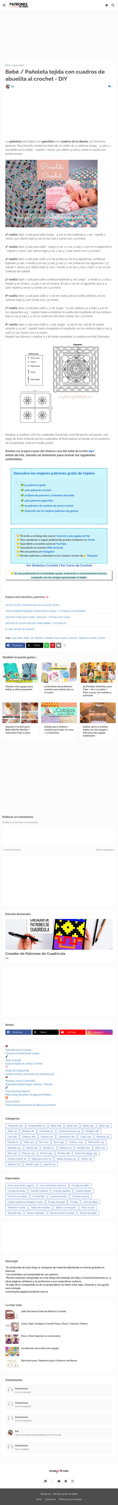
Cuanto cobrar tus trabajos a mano (25, 1202)
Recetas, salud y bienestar (20, 1080)
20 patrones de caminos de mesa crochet (48, 505)
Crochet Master (83, 1191)
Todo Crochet (13, 1060)
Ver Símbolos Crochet (42, 565)
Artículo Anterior (13, 850)
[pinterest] (65, 1481)
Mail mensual (55, 547)
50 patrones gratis (35, 485)
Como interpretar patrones (52, 1185)
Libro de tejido (90, 1202)
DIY (32, 638)
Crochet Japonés (61, 1191)
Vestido (32, 1164)
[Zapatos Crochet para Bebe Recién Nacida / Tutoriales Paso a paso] (20, 712)
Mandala (14, 1148)
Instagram (48, 551)
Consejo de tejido (80, 1185)
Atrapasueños (36, 1125)
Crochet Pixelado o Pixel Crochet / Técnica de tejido (37, 617)
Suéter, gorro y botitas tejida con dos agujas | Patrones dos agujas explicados (95, 731)
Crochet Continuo (39, 1191)
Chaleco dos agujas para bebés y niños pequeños (19, 688)
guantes (49, 1164)
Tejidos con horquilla (65, 1207)
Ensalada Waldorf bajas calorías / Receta (28, 1084)
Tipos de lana (14, 1213)
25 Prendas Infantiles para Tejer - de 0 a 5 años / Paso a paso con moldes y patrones (97, 691)
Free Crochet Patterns (17, 1091)
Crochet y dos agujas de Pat (73, 536)
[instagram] (72, 1481)
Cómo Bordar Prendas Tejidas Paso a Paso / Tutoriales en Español (45, 611)
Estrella (13, 1142)
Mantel (32, 1148)
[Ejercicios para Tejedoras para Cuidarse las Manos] (12, 1363)
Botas (12, 1131)
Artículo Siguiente (104, 850)
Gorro (59, 1142)
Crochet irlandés (58, 1196)
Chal (12, 1136)
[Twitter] (52, 1481)
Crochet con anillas (17, 1196)
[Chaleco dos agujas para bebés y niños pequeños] (20, 672)
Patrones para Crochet (18, 1050)
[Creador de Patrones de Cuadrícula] (59, 934)
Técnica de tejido (88, 1213)
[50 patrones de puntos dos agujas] (12, 1351)
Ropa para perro (41, 1159)
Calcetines (46, 1131)
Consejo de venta (16, 1191)
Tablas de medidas (40, 1207)
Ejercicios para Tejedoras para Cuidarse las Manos (49, 1360)
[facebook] (45, 1481)
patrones (73, 638)
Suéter (86, 1159)
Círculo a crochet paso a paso (22, 1053)
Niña (100, 1148)
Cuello (85, 1136)
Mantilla (39, 638)
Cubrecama (66, 1136)
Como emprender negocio (21, 1185)
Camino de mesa (69, 1131)
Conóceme (50, 1499)
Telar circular (87, 1207)
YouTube (61, 543)
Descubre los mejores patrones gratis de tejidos (54, 473)
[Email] (58, 645)
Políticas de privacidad (70, 1499)
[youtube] (59, 1481)
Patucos (28, 1153)
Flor (43, 1142)
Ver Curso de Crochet (76, 565)
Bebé (26, 638)
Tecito (91, 539)
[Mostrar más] (64, 645)
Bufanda (28, 1131)
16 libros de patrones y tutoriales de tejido (49, 495)
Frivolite (74, 1202)
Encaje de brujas (56, 1202)
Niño (12, 1153)
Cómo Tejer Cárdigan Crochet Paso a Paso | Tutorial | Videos (54, 1323)
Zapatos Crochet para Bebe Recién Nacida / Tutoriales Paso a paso (17, 729)
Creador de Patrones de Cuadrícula (35, 953)
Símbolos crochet (16, 1207)
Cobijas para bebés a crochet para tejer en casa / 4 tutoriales (58, 729)
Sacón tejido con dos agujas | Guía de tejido (32, 605)
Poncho (46, 1153)
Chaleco (28, 1136)
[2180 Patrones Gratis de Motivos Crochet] (12, 1314)
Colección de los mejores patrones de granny (51, 511)
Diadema (102, 1136)
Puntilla (64, 1153)
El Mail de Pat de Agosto (20, 629)
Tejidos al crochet (87, 638)
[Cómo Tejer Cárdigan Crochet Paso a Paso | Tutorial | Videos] (12, 1327)
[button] (4, 5)
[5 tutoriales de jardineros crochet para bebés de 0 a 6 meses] (59, 672)
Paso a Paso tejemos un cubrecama (40, 1336)
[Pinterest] (52, 645)
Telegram (92, 555)
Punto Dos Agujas (86, 1153)
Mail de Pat (96, 1142)
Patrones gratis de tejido (65, 1494)
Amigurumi (15, 1125)
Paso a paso (61, 638)
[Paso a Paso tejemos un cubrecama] (12, 1339)
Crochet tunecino (80, 1196)
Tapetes (14, 1164)
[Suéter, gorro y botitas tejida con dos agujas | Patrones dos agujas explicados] (98, 712)
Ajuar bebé (18, 65)
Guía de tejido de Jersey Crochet (23, 1063)
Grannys (76, 1142)
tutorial (101, 638)
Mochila (48, 1148)
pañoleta (49, 638)
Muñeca (66, 1148)
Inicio (7, 65)
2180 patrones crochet (37, 490)
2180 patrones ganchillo (38, 500)
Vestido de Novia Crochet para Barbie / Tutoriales (36, 623)
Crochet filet (38, 1196)
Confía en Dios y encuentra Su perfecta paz (29, 1074)
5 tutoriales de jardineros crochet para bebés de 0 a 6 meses (59, 689)
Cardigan (92, 1131)
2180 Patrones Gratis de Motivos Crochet (43, 1311)
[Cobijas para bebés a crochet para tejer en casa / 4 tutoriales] (59, 712)
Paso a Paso (12, 1101)
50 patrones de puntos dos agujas (40, 1348)
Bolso (104, 1125)
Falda (29, 1142)
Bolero (88, 1125)
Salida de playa (66, 1159)
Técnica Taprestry (36, 1213)
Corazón (47, 1136)
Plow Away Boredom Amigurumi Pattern (28, 1094)
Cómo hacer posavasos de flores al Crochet (30, 1105)
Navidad (83, 1148)
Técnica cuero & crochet (62, 1213)
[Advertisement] (59, 35)
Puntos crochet (17, 1159)
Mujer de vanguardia (17, 1070)
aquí (91, 451)
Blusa (72, 1125)
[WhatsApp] (46, 645)
